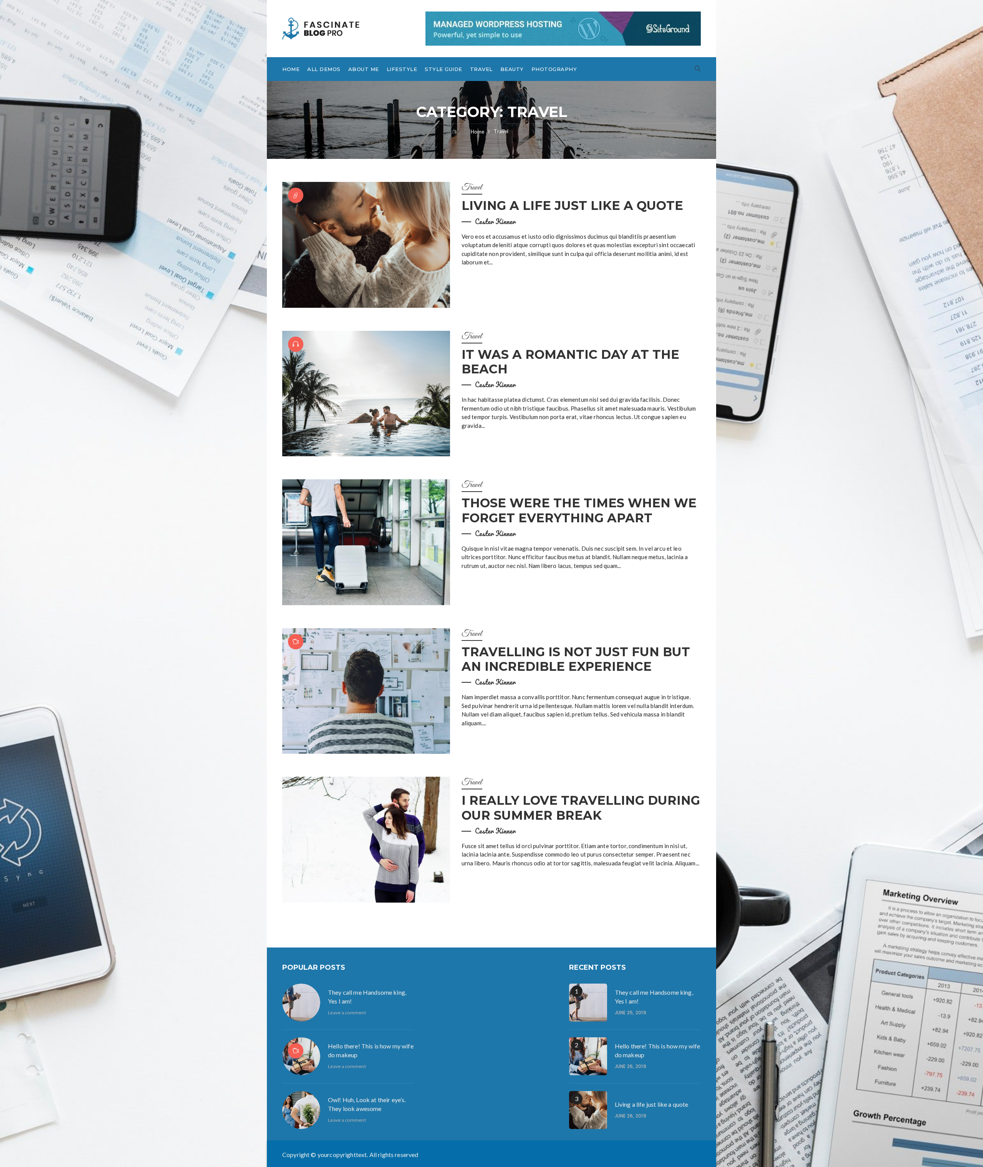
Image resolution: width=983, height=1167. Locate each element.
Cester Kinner (495, 221)
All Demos (324, 69)
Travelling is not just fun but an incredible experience (576, 659)
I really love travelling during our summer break (581, 807)
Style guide (443, 69)
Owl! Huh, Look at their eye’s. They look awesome (367, 1104)
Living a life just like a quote (572, 205)
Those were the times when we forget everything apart (579, 510)
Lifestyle (402, 69)
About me (363, 69)
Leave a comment (347, 1012)
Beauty (512, 69)
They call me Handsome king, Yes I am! (367, 996)
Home (291, 69)
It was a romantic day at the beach (570, 361)
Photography (554, 69)
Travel (481, 69)
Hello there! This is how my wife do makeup (371, 1050)
